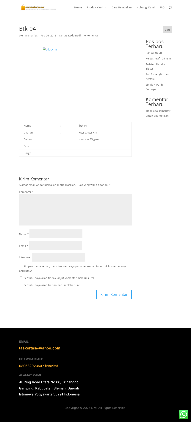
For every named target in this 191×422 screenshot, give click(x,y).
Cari (167, 29)
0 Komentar (91, 35)
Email (23, 246)
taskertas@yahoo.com (39, 348)
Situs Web (25, 257)
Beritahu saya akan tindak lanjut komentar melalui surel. (59, 278)
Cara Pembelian (122, 7)
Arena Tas (31, 35)
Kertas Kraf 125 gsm (158, 58)
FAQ (162, 7)
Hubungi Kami (146, 7)
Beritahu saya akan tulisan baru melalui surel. (52, 285)
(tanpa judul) (154, 52)
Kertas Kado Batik (70, 35)
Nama (24, 234)
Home (78, 7)
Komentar (26, 192)
